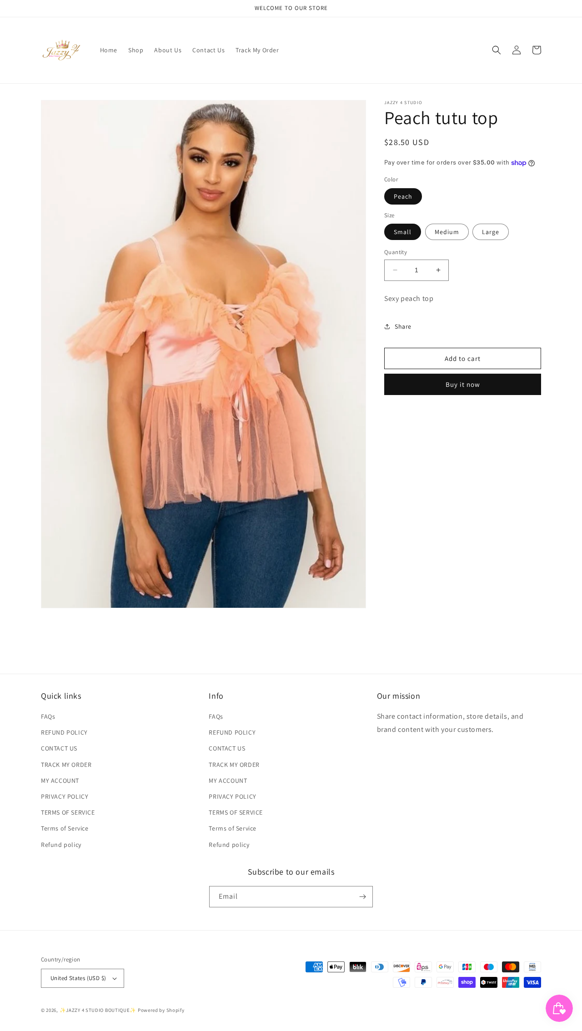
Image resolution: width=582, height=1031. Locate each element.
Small (402, 232)
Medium (447, 232)
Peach (403, 196)
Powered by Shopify (161, 1010)
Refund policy (61, 845)
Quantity (395, 252)
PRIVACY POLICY (64, 796)
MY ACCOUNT (60, 780)
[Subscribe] (362, 896)
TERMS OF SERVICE (68, 812)
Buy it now (463, 384)
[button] (497, 50)
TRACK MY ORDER (66, 765)
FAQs (48, 716)
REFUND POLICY (64, 732)
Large (490, 232)
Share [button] (403, 326)
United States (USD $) (78, 978)
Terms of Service (65, 828)
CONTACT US (59, 748)
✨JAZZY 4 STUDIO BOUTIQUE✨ (98, 1010)
